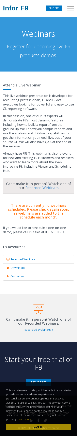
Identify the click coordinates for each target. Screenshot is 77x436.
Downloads (17, 268)
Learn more (24, 419)
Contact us (17, 276)
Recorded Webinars (42, 187)
